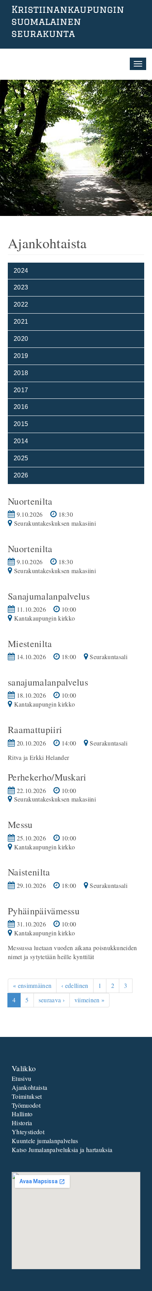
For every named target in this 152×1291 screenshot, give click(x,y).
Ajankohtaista (29, 1087)
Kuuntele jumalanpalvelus (45, 1141)
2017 (21, 390)
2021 (21, 321)
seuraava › (52, 1000)
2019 (21, 356)
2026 (21, 475)
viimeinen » (89, 1000)
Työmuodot (26, 1105)
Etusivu (21, 1078)
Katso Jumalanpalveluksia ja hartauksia (62, 1149)
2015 (21, 424)
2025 (21, 458)
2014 (21, 441)
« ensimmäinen (32, 985)
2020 (21, 338)
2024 (21, 270)
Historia (22, 1123)
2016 (21, 406)
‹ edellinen (74, 985)
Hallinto (22, 1114)
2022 (21, 304)
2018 (21, 373)
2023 (21, 287)
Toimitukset (27, 1096)
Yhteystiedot (28, 1132)
